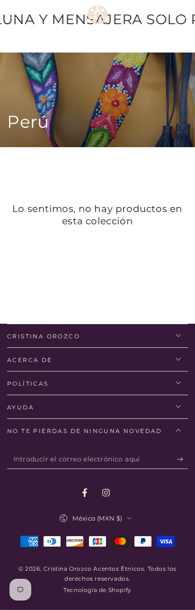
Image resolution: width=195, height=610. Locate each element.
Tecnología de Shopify (97, 589)
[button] (158, 15)
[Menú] (12, 15)
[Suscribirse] (182, 459)
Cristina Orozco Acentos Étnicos (94, 568)
